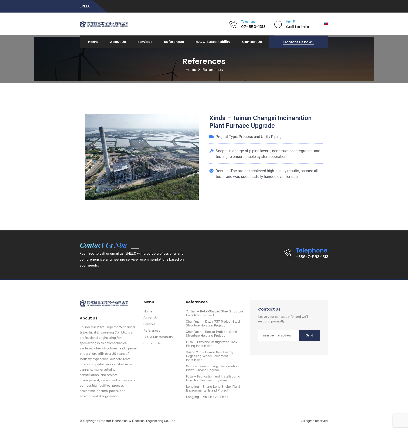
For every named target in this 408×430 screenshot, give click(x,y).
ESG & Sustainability (213, 42)
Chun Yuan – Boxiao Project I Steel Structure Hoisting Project (211, 334)
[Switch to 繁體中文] (326, 24)
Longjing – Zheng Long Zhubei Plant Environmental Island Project (213, 388)
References (174, 42)
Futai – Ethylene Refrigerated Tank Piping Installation (211, 344)
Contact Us (252, 42)
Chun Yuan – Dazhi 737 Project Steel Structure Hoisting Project (213, 323)
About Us (118, 42)
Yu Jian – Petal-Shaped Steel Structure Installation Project (214, 313)
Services (144, 42)
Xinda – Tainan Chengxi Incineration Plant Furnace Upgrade (212, 368)
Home (93, 42)
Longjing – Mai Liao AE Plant (207, 397)
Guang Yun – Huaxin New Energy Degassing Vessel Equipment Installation (209, 356)
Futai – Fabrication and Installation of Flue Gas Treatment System (214, 378)
